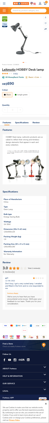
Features (7, 122)
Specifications (22, 122)
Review (36, 122)
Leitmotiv (9, 70)
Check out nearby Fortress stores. (14, 346)
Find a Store (8, 344)
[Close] (46, 404)
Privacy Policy (14, 420)
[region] (24, 411)
